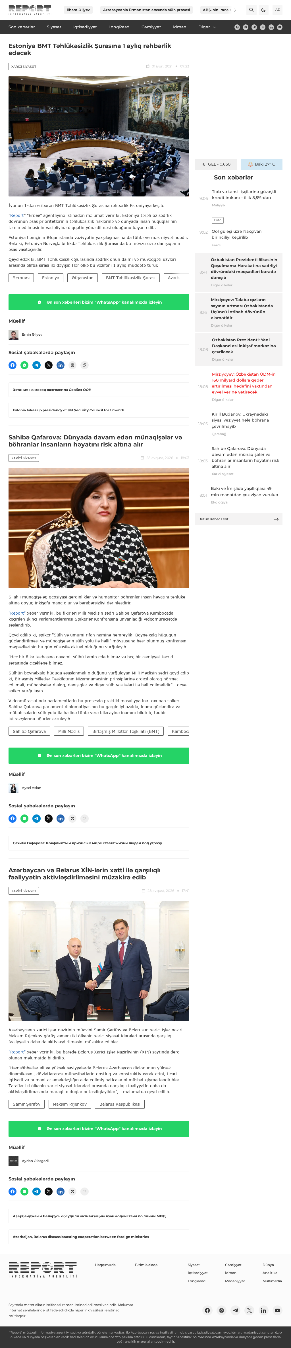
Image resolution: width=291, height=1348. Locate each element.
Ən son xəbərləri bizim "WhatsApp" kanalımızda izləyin (104, 302)
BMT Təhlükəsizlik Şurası (130, 277)
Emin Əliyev (32, 334)
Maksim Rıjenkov (70, 1104)
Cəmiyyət (233, 1265)
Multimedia (272, 1281)
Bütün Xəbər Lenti (213, 519)
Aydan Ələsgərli (35, 1161)
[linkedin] (271, 27)
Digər (204, 26)
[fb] (237, 27)
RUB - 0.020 (219, 164)
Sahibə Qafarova (29, 731)
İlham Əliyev (78, 10)
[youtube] (279, 27)
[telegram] (254, 27)
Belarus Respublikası (119, 1104)
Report (17, 215)
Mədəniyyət (235, 1281)
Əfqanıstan (82, 277)
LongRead (196, 1281)
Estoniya (50, 277)
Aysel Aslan (31, 788)
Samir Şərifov (26, 1104)
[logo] (30, 10)
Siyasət (194, 1265)
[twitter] (262, 27)
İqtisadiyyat (198, 1273)
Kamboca (181, 731)
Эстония (21, 277)
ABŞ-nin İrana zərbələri (224, 10)
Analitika (270, 1273)
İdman (230, 1273)
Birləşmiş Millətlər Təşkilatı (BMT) (125, 731)
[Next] (231, 10)
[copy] (84, 365)
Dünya (268, 1265)
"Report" (17, 613)
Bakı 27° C (265, 164)
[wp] (24, 365)
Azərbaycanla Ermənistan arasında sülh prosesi (146, 10)
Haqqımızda (105, 1265)
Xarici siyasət (23, 67)
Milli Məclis (69, 731)
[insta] (245, 27)
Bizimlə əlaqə (146, 1265)
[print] (72, 365)
